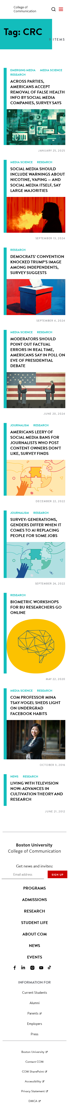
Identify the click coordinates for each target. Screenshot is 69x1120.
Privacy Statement (33, 1091)
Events (34, 957)
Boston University (32, 1052)
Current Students (34, 992)
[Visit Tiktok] (52, 967)
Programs (34, 888)
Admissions (34, 899)
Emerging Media (23, 70)
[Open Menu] (61, 9)
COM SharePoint (33, 1071)
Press (34, 1034)
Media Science (51, 70)
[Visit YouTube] (43, 967)
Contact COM (34, 1061)
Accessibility (33, 1081)
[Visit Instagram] (34, 967)
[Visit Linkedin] (25, 967)
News (14, 776)
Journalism (20, 425)
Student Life (34, 922)
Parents (32, 1013)
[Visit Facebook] (17, 967)
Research (18, 75)
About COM (34, 934)
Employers (34, 1023)
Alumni (35, 1003)
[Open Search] (53, 9)
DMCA (33, 1101)
